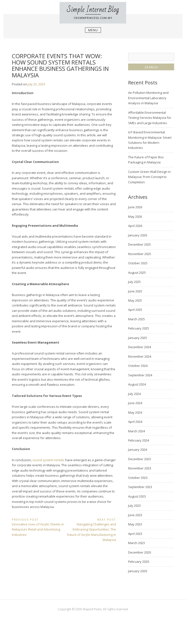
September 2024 (140, 375)
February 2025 (138, 328)
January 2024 (137, 449)
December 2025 (139, 244)
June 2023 (135, 515)
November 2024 (139, 356)
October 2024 (137, 365)
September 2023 (140, 487)
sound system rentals (48, 460)
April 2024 (135, 421)
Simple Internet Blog (93, 9)
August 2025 (137, 272)
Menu (93, 30)
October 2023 (137, 477)
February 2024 (138, 440)
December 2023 (139, 459)
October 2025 (137, 263)
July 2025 (134, 282)
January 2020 (137, 571)
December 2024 (139, 347)
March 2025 (136, 319)
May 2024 (135, 412)
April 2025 (135, 309)
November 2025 (139, 254)
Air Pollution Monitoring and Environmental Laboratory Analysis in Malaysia (148, 97)
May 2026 (135, 216)
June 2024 (135, 403)
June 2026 (135, 207)
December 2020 (139, 552)
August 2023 (137, 496)
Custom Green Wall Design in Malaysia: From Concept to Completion (149, 176)
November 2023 (139, 468)
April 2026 (135, 226)
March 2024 (136, 431)
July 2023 (134, 505)
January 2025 (137, 338)
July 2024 (134, 394)
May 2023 (135, 524)
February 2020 (138, 561)
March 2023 (136, 543)
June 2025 (135, 291)
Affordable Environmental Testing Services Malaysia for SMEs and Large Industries (149, 117)
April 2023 (135, 533)
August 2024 (137, 384)
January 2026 (137, 235)
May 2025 (135, 300)
